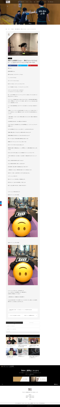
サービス (23, 403)
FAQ (34, 403)
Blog (28, 403)
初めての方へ (19, 403)
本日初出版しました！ (21, 356)
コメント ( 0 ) (14, 322)
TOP (16, 403)
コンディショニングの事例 (24, 309)
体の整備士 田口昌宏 (13, 309)
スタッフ (26, 403)
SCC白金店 (10, 58)
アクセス (37, 403)
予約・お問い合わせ (42, 403)
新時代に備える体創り (29, 309)
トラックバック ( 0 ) (31, 322)
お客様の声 (31, 403)
